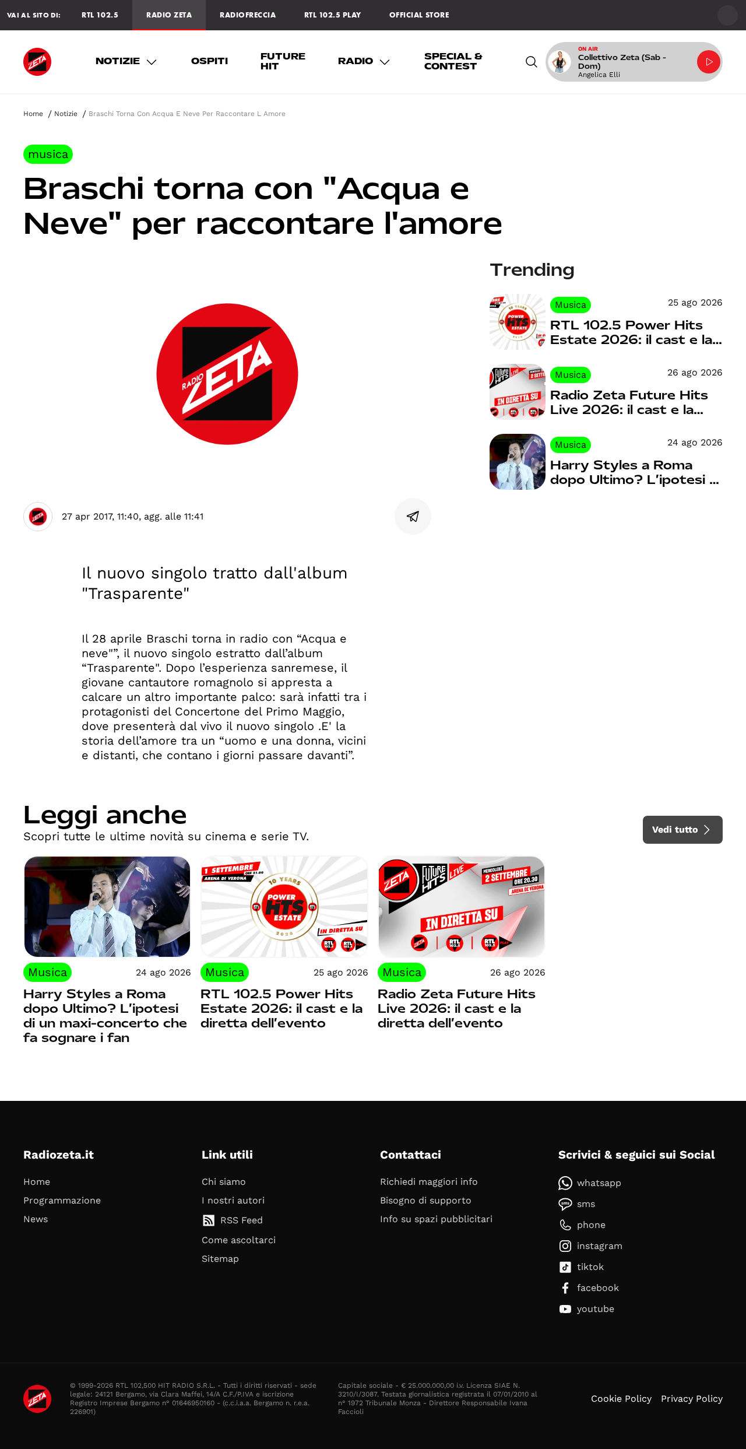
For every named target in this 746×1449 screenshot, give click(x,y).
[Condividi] (413, 516)
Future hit (283, 62)
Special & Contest (453, 62)
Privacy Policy (692, 1398)
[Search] (532, 62)
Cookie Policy (621, 1398)
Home (33, 114)
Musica (48, 154)
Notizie (118, 61)
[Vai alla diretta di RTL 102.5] (708, 61)
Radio (355, 61)
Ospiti (209, 61)
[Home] (37, 62)
